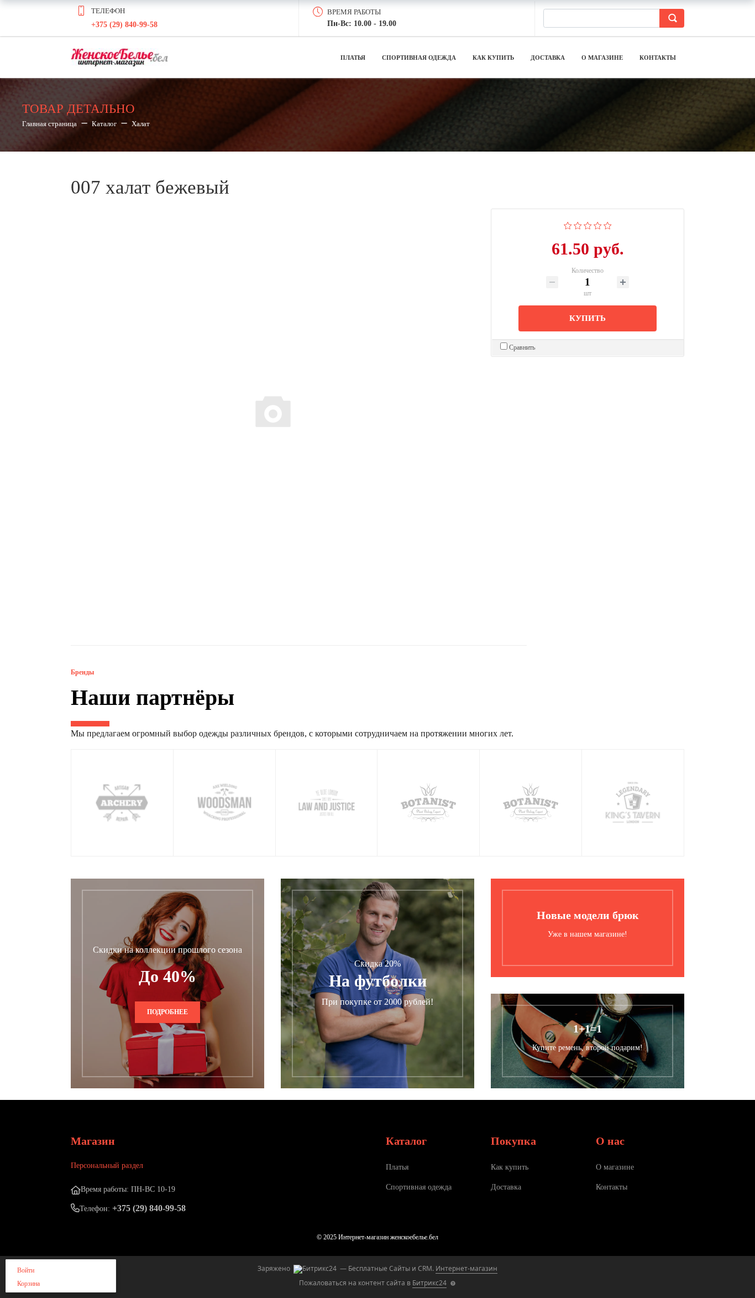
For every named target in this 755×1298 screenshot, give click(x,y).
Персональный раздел (107, 1165)
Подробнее (167, 1012)
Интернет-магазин (466, 1268)
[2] (578, 224)
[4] (598, 224)
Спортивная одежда (419, 57)
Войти (25, 1270)
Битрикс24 (429, 1282)
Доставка (548, 57)
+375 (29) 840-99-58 (124, 24)
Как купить (493, 57)
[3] (588, 224)
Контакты (657, 57)
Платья (352, 57)
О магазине (602, 57)
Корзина (28, 1283)
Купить (587, 318)
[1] (568, 224)
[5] (608, 224)
